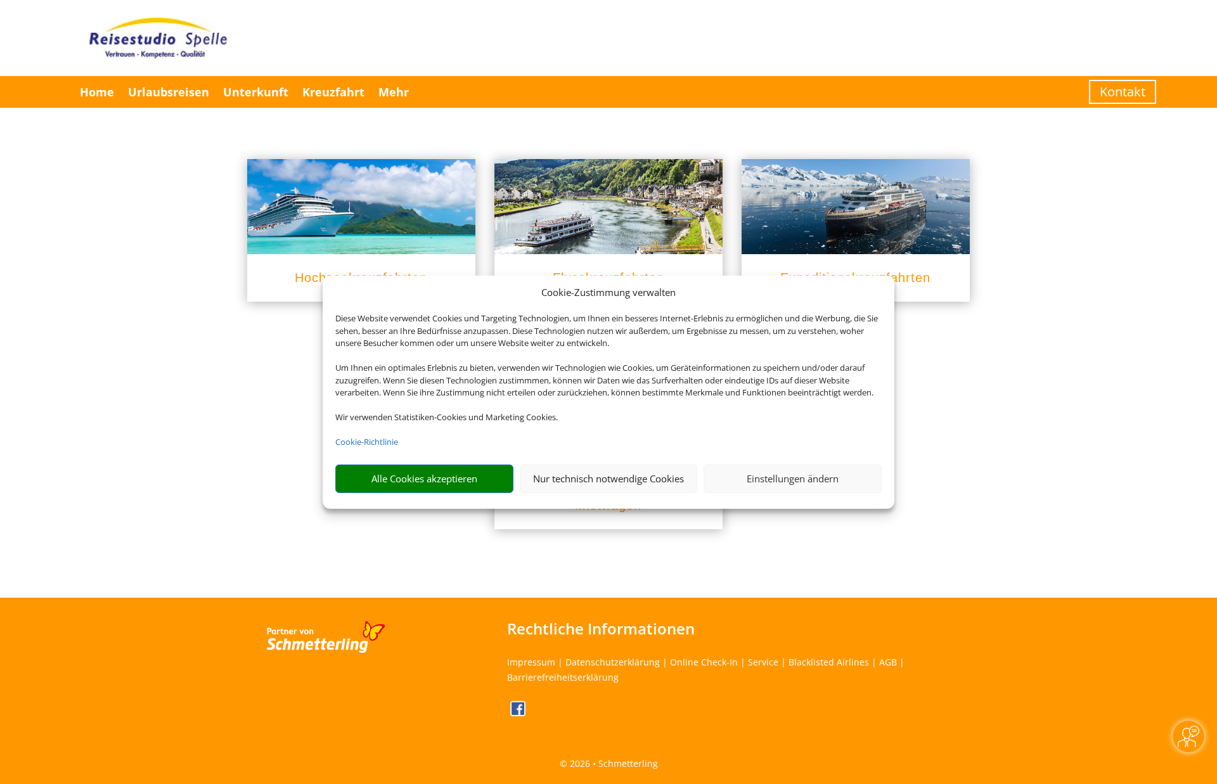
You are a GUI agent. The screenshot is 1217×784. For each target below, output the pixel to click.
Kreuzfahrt (333, 92)
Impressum (531, 662)
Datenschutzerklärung (612, 662)
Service (763, 662)
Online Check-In (704, 662)
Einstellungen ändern (793, 478)
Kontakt (1122, 91)
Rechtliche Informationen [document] (601, 628)
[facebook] (518, 713)
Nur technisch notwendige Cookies (608, 478)
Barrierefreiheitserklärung (563, 677)
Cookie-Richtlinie (366, 441)
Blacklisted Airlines (829, 662)
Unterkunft (255, 92)
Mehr (393, 92)
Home (97, 92)
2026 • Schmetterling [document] (612, 763)
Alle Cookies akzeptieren (424, 478)
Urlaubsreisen (168, 92)
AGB (888, 662)
